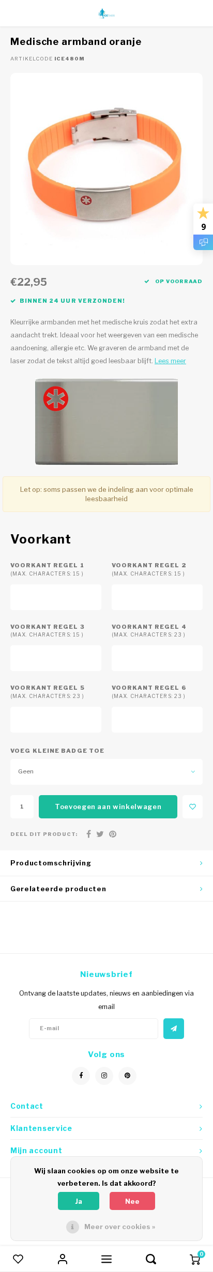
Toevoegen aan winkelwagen (108, 806)
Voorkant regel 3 (47, 630)
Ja (78, 1201)
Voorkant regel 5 (47, 691)
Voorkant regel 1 (47, 569)
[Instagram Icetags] (104, 1076)
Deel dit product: (44, 834)
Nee (132, 1201)
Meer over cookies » (119, 1226)
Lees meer (170, 361)
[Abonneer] (173, 1028)
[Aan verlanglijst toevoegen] (192, 806)
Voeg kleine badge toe (57, 750)
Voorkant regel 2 (149, 569)
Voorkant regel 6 (149, 691)
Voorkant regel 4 (149, 630)
